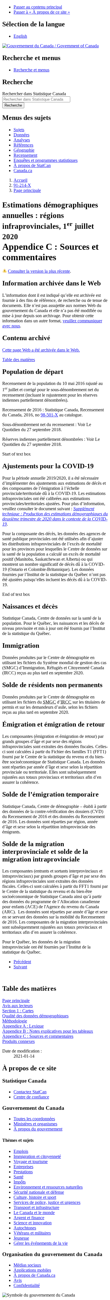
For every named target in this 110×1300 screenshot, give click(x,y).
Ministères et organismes (35, 1123)
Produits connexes (18, 1041)
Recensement (25, 155)
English (20, 36)
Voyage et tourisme (31, 1161)
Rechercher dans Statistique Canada (34, 93)
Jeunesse (21, 1238)
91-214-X (22, 185)
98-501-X (49, 414)
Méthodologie (14, 1021)
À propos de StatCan (32, 165)
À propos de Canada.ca (34, 1275)
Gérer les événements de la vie (41, 1243)
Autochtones (25, 1227)
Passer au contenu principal (38, 7)
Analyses (22, 139)
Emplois (21, 1151)
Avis (18, 1280)
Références (23, 145)
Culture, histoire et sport (35, 1197)
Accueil (20, 180)
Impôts (20, 1182)
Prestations (23, 1171)
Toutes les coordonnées (34, 1118)
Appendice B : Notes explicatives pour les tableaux (47, 1031)
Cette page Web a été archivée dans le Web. (41, 350)
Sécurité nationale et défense (39, 1192)
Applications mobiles (32, 1270)
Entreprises (23, 1166)
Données (21, 134)
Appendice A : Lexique (23, 1026)
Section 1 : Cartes (18, 1010)
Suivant (20, 966)
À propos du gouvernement (38, 1129)
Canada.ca (23, 170)
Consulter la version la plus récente (39, 271)
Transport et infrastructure (36, 1207)
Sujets (19, 129)
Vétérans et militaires (32, 1233)
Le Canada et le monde (34, 1212)
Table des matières (18, 359)
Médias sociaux (27, 1265)
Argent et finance (29, 1217)
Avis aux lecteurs (17, 1005)
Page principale (27, 190)
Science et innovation (33, 1222)
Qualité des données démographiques (35, 1015)
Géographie (24, 150)
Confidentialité (27, 1285)
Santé (18, 1176)
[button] (31, 69)
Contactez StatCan (30, 1091)
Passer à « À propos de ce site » (42, 12)
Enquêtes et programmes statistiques (46, 160)
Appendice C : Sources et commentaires (37, 1036)
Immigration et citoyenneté (37, 1156)
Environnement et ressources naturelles (48, 1187)
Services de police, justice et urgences (47, 1202)
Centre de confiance (31, 1096)
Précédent (22, 961)
